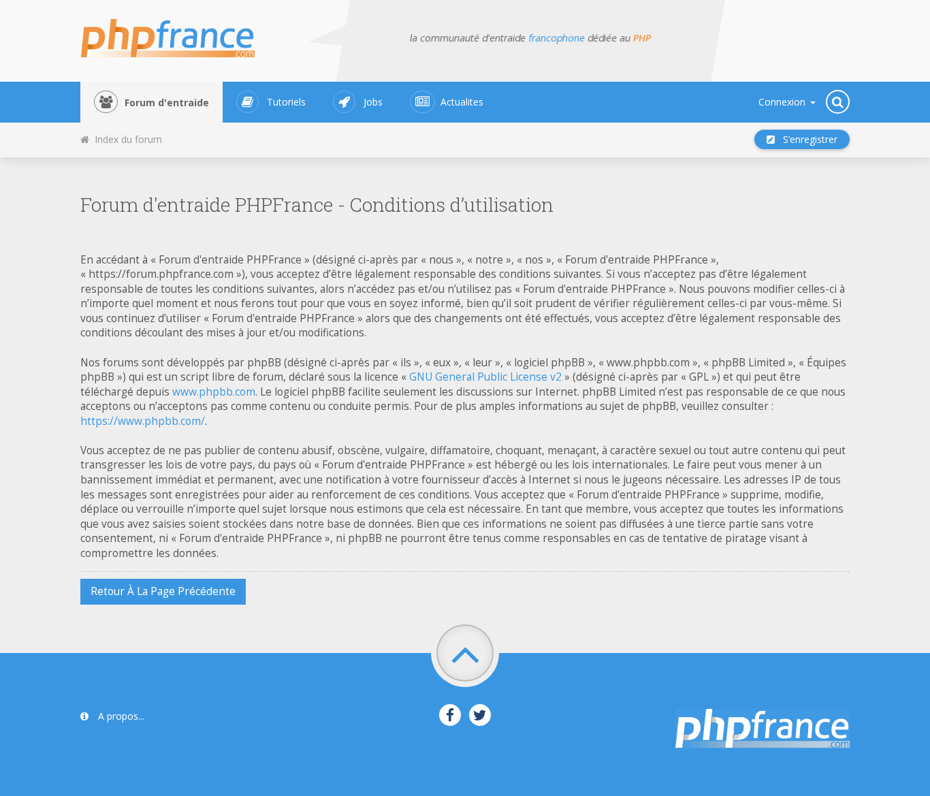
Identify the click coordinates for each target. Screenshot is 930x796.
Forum (167, 102)
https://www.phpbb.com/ (142, 421)
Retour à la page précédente (163, 591)
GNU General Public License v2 (485, 377)
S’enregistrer (806, 139)
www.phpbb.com (213, 392)
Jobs (373, 101)
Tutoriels (286, 101)
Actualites (461, 101)
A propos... (119, 716)
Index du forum (125, 139)
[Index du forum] (176, 34)
